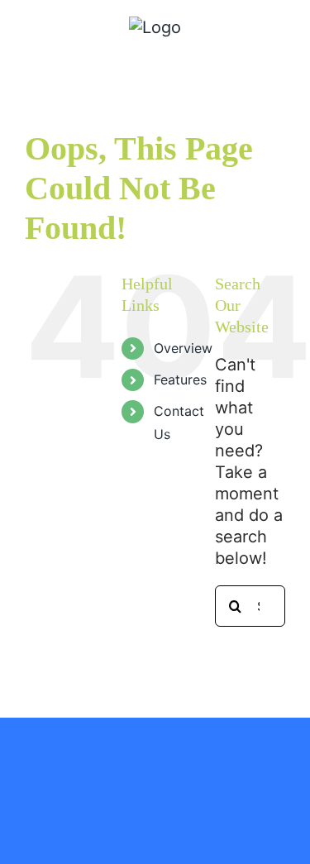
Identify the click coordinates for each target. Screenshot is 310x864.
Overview (183, 348)
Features (180, 379)
